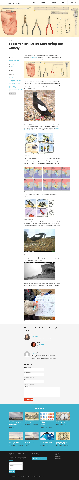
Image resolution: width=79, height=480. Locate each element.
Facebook (12, 64)
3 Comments (11, 72)
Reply (32, 339)
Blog (10, 40)
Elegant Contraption (35, 476)
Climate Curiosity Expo (13, 87)
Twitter (11, 66)
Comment (26, 386)
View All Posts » (12, 93)
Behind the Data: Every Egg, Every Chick (50, 53)
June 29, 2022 (34, 353)
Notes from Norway (12, 78)
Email (11, 68)
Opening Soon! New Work (14, 81)
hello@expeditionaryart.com (40, 458)
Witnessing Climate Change (14, 60)
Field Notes (11, 59)
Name (27, 367)
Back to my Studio (12, 86)
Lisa (32, 335)
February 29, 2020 (40, 344)
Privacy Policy (41, 476)
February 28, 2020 (34, 336)
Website (26, 379)
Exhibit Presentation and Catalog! (15, 80)
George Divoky (34, 57)
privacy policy (11, 460)
